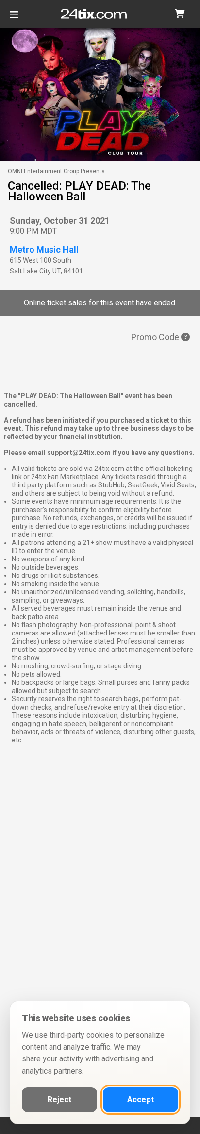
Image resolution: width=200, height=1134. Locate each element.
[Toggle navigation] (14, 18)
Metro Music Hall (44, 249)
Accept (140, 1099)
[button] (179, 14)
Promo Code (156, 337)
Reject (60, 1099)
